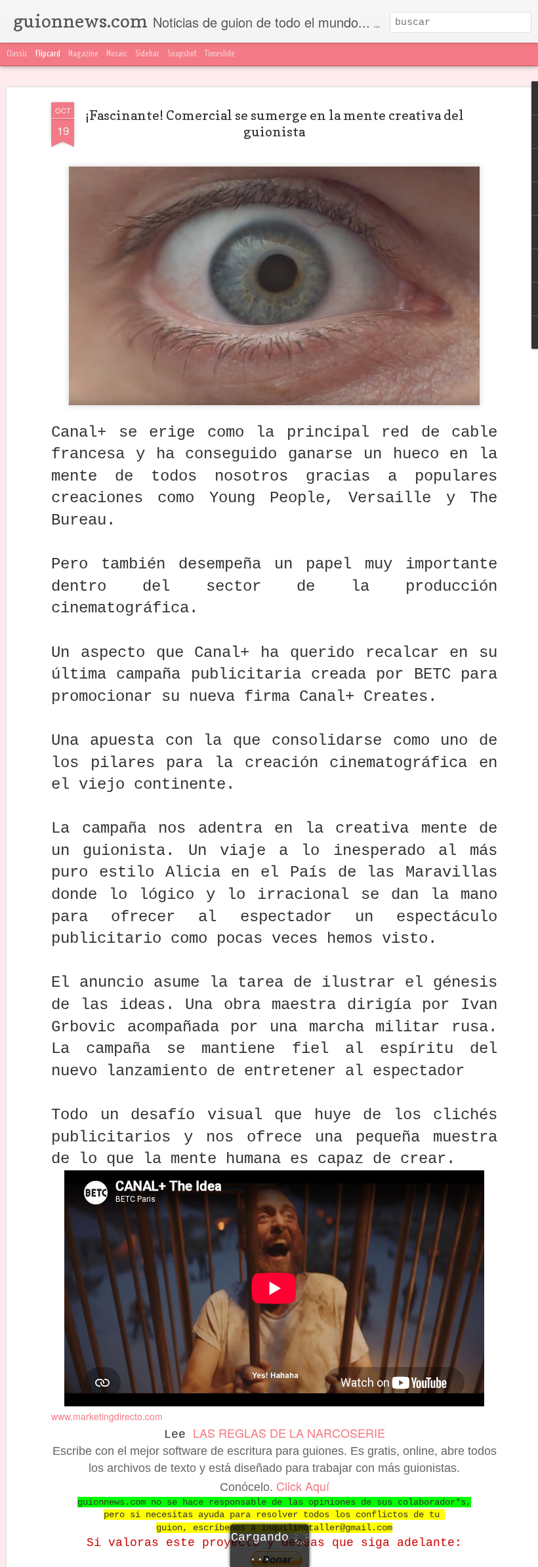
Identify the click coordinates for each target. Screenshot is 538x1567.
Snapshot (182, 54)
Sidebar (147, 54)
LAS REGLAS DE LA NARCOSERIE (289, 1432)
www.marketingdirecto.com (107, 1416)
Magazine (83, 54)
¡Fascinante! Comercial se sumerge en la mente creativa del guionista (274, 124)
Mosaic (116, 54)
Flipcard (47, 54)
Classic (17, 54)
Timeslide (220, 54)
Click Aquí (302, 1485)
